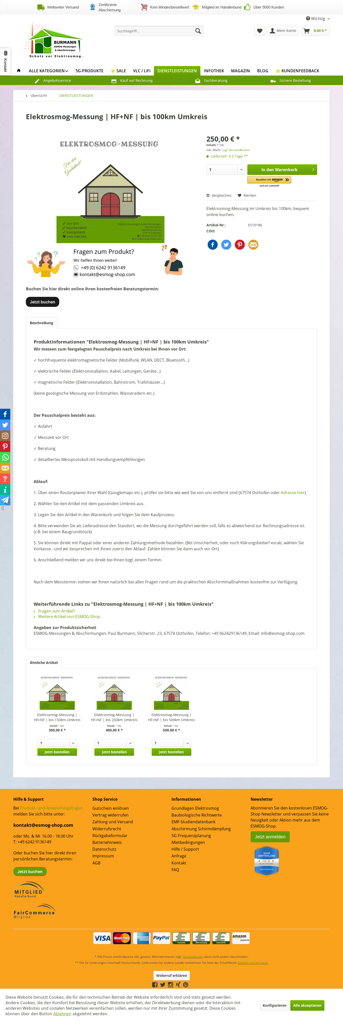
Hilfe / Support (185, 849)
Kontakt (179, 863)
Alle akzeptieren (307, 1005)
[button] (269, 181)
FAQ (175, 869)
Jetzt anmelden (270, 836)
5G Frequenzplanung (191, 835)
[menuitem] (159, 31)
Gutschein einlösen (110, 808)
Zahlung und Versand (112, 822)
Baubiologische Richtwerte (197, 815)
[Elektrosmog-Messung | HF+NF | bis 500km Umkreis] (171, 692)
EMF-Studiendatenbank (193, 822)
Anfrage (179, 856)
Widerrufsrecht (106, 829)
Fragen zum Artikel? (56, 611)
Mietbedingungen (188, 842)
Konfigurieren (275, 1005)
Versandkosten (193, 957)
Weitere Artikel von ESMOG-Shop (68, 616)
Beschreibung (41, 322)
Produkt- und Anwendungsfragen (51, 808)
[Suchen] (198, 31)
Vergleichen (221, 195)
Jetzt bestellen (57, 752)
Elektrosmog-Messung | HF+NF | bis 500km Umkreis (171, 717)
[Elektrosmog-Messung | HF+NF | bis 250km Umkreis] (114, 692)
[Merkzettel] (259, 31)
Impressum (103, 856)
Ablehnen (62, 1013)
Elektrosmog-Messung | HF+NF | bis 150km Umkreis (57, 717)
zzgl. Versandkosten (236, 150)
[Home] (18, 71)
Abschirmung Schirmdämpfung (201, 829)
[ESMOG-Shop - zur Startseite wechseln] (54, 38)
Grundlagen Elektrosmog (195, 808)
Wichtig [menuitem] (318, 18)
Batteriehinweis (107, 842)
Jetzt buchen (42, 301)
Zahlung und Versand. (253, 963)
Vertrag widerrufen (110, 815)
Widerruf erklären (171, 975)
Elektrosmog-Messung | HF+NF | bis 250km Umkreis (114, 717)
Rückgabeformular (110, 835)
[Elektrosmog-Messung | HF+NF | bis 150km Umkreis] (57, 692)
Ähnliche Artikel (44, 662)
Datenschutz (104, 849)
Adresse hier (293, 492)
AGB (96, 863)
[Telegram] (190, 984)
